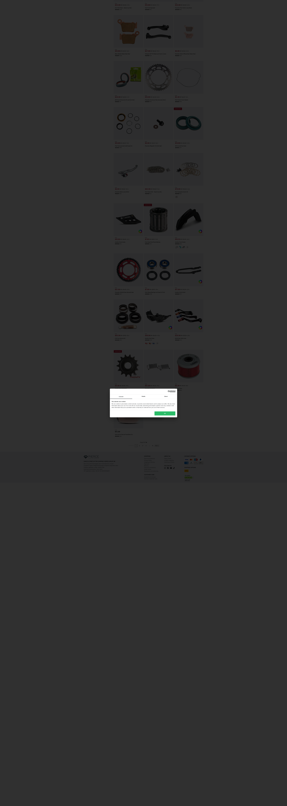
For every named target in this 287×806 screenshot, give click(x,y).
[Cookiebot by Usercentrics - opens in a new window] (168, 391)
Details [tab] (143, 396)
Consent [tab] (121, 396)
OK (165, 413)
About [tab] (166, 396)
